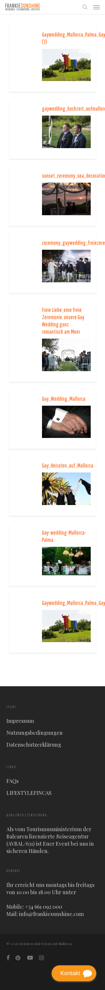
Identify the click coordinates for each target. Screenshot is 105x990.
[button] (96, 7)
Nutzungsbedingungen (34, 732)
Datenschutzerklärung (33, 744)
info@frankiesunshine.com (51, 913)
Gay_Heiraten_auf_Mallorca (67, 465)
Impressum (20, 720)
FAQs (12, 780)
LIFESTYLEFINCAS (29, 792)
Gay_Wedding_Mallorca (63, 398)
